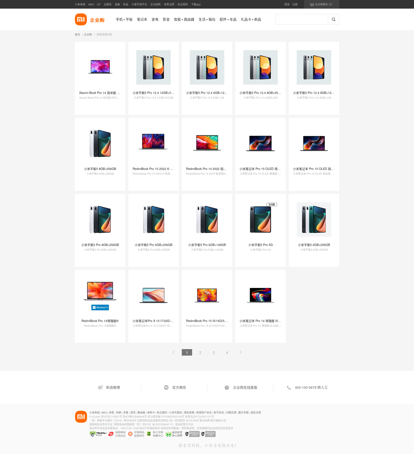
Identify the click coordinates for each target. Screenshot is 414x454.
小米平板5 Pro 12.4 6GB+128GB (208, 92)
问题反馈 (231, 412)
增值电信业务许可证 (101, 424)
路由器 (141, 412)
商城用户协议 (204, 412)
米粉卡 (151, 412)
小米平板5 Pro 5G (260, 245)
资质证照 (169, 4)
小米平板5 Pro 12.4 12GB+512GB (156, 92)
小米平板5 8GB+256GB (100, 168)
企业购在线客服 (245, 387)
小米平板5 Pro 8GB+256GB (100, 245)
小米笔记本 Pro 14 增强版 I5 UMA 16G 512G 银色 (273, 321)
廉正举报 (243, 412)
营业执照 (204, 420)
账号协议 (219, 412)
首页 (77, 34)
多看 (125, 412)
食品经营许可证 (184, 424)
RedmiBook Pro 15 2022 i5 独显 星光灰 (159, 168)
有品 (125, 4)
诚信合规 (256, 412)
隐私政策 (189, 412)
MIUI (91, 4)
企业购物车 (322, 4)
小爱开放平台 (139, 4)
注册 (295, 4)
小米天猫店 (175, 412)
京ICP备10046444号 (135, 416)
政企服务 (162, 412)
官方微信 (179, 387)
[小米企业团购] (81, 19)
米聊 (118, 412)
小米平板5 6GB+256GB (314, 245)
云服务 (107, 4)
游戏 (132, 412)
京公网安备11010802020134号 (166, 416)
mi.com (96, 416)
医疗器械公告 (218, 420)
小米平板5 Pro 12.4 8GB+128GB (315, 92)
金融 (117, 4)
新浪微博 (113, 387)
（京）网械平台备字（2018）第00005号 (113, 420)
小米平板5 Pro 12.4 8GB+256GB (262, 92)
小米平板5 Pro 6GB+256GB (153, 245)
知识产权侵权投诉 (149, 428)
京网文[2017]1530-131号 (199, 416)
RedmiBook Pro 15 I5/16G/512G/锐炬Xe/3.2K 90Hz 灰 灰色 (226, 321)
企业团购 (155, 4)
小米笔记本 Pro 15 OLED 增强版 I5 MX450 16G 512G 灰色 (280, 168)
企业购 (88, 34)
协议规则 (182, 4)
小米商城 (80, 4)
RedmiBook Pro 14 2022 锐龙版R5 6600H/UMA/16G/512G (226, 168)
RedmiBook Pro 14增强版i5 (100, 321)
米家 (111, 412)
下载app (196, 4)
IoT (98, 4)
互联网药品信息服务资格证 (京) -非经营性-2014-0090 (168, 420)
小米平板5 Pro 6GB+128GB (207, 245)
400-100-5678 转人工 (311, 387)
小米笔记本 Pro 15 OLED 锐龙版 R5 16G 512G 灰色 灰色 (332, 168)
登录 (287, 4)
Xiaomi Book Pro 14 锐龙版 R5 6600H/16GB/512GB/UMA (118, 92)
